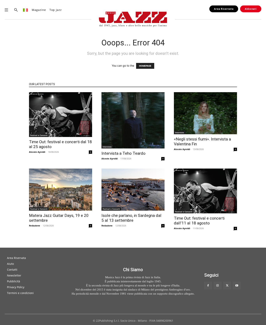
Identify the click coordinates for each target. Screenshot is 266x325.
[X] (227, 285)
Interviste (107, 146)
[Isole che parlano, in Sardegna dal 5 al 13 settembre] (133, 190)
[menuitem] (25, 10)
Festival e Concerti (39, 135)
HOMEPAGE (145, 65)
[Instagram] (217, 285)
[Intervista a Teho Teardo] (133, 120)
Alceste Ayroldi (37, 151)
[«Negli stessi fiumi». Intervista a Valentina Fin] (205, 113)
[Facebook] (208, 285)
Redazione (34, 225)
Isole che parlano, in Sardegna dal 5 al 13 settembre (131, 218)
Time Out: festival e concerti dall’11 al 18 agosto (199, 220)
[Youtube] (236, 285)
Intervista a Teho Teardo (123, 153)
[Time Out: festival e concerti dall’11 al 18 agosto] (205, 191)
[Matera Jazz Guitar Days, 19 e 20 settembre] (60, 190)
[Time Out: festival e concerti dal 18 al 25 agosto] (60, 114)
